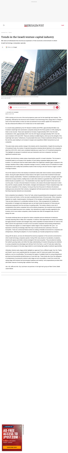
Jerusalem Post (4, 32)
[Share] (2, 47)
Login (62, 25)
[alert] (12, 437)
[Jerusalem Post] (34, 25)
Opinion (10, 32)
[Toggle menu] (4, 25)
